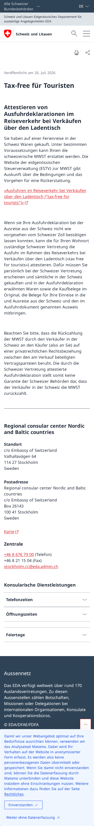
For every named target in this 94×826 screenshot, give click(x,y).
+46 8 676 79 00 (19, 554)
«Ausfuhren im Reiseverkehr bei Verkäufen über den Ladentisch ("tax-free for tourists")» (45, 196)
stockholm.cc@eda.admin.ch (31, 566)
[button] (85, 724)
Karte (9, 531)
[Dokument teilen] (87, 52)
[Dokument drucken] (76, 52)
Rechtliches (14, 794)
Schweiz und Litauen (34, 34)
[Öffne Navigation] (86, 34)
